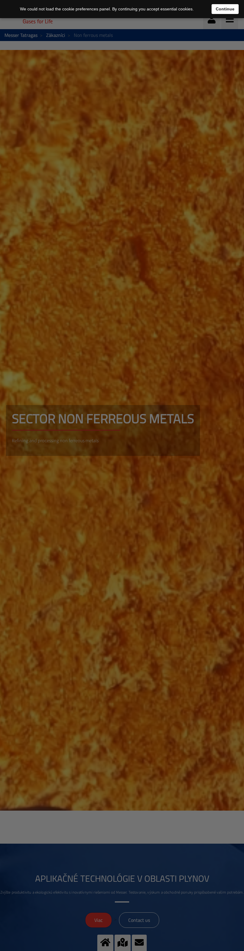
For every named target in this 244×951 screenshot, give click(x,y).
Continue (225, 9)
